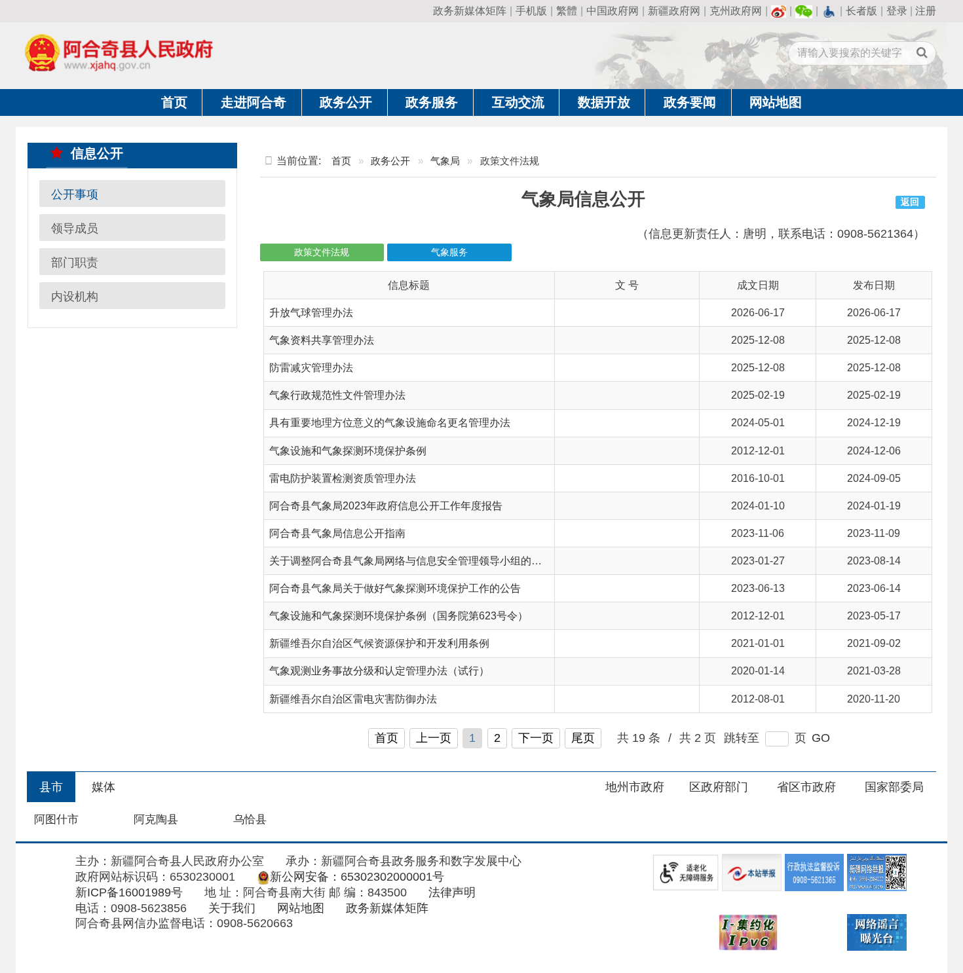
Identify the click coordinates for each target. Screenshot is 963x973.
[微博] (779, 10)
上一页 (433, 737)
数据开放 (604, 102)
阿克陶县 (156, 819)
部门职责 (74, 261)
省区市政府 (806, 787)
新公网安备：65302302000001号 (357, 876)
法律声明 (452, 892)
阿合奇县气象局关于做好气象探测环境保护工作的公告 (395, 588)
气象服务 (449, 252)
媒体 (103, 787)
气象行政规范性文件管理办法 (337, 395)
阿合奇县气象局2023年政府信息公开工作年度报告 (385, 505)
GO (821, 737)
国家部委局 (894, 787)
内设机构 (74, 296)
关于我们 (231, 908)
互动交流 (518, 102)
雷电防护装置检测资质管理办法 (342, 478)
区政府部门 (718, 787)
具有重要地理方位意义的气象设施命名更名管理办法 (389, 422)
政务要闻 (690, 102)
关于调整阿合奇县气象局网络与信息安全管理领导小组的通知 (410, 560)
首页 (174, 102)
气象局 (445, 160)
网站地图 (775, 102)
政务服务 (432, 102)
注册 (925, 10)
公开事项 (74, 193)
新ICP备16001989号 (129, 892)
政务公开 (346, 102)
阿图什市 (56, 819)
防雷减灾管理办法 (311, 367)
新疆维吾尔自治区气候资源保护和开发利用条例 (379, 643)
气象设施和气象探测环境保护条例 (347, 450)
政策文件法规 (321, 252)
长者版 (861, 10)
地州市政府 (634, 787)
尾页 (583, 737)
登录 (896, 10)
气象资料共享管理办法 (321, 340)
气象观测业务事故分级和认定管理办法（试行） (379, 670)
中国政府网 (612, 10)
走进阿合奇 (253, 102)
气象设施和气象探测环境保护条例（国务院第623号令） (398, 615)
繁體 (566, 10)
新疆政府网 (674, 10)
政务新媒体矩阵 (469, 10)
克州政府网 (735, 10)
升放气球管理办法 (311, 312)
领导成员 (74, 227)
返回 (910, 202)
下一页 (536, 737)
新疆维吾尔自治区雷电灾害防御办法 (353, 699)
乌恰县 (250, 819)
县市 (51, 787)
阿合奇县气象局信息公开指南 (337, 533)
